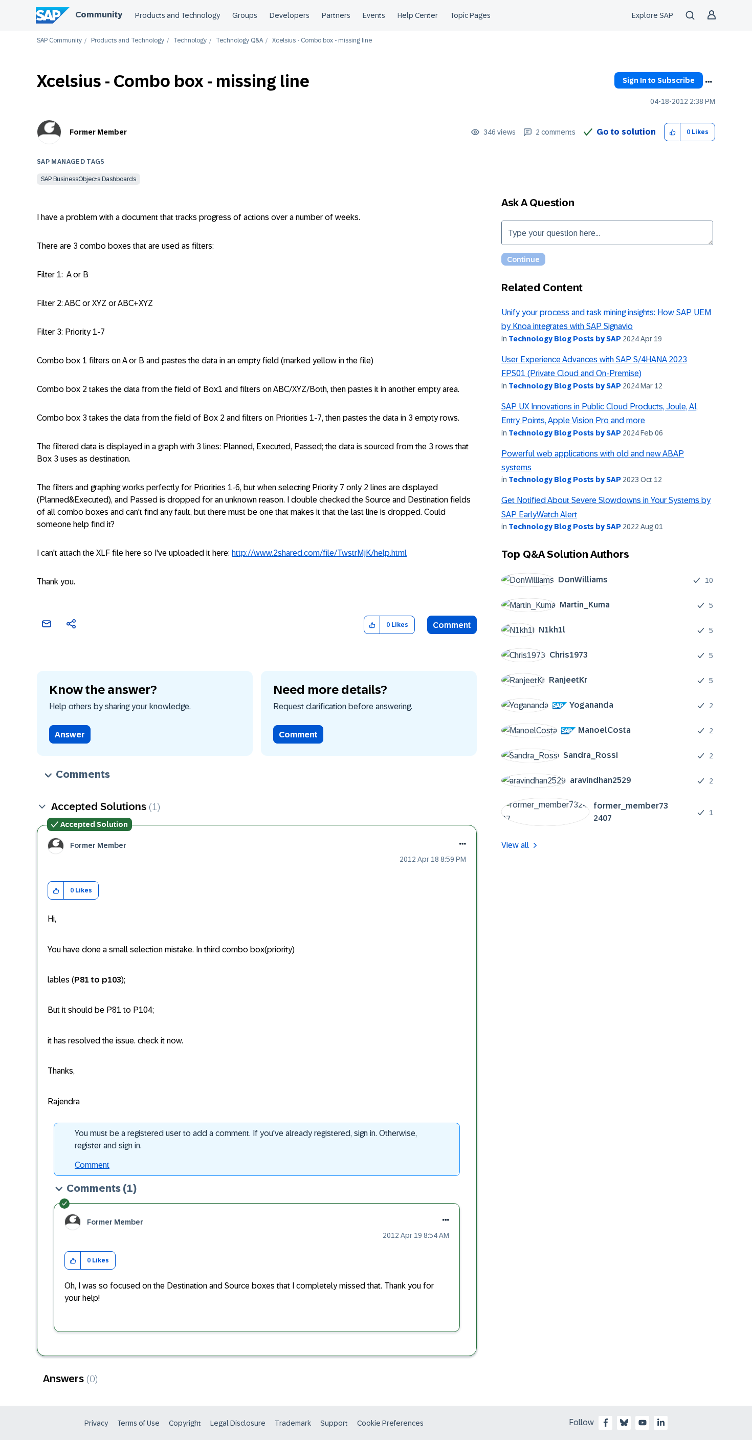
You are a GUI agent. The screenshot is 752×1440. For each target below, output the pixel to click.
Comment (452, 625)
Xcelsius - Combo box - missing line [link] (322, 40)
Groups (244, 15)
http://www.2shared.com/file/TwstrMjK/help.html (319, 553)
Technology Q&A (239, 40)
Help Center (417, 15)
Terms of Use (138, 1423)
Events (374, 15)
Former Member (98, 132)
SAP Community (59, 40)
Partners (336, 15)
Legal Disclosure (238, 1423)
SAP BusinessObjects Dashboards (88, 179)
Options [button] (708, 82)
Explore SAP (652, 15)
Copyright (185, 1423)
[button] (672, 132)
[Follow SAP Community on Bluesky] (624, 1423)
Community (98, 14)
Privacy (96, 1423)
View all (515, 845)
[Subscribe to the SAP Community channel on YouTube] (642, 1423)
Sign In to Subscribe (659, 80)
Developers (289, 15)
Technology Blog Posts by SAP (564, 339)
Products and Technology (177, 15)
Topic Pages (470, 15)
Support (334, 1423)
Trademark (293, 1423)
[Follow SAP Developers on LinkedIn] (661, 1423)
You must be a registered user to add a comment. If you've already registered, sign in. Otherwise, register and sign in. (246, 1139)
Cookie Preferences (390, 1423)
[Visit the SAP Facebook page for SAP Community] (606, 1423)
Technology (190, 40)
